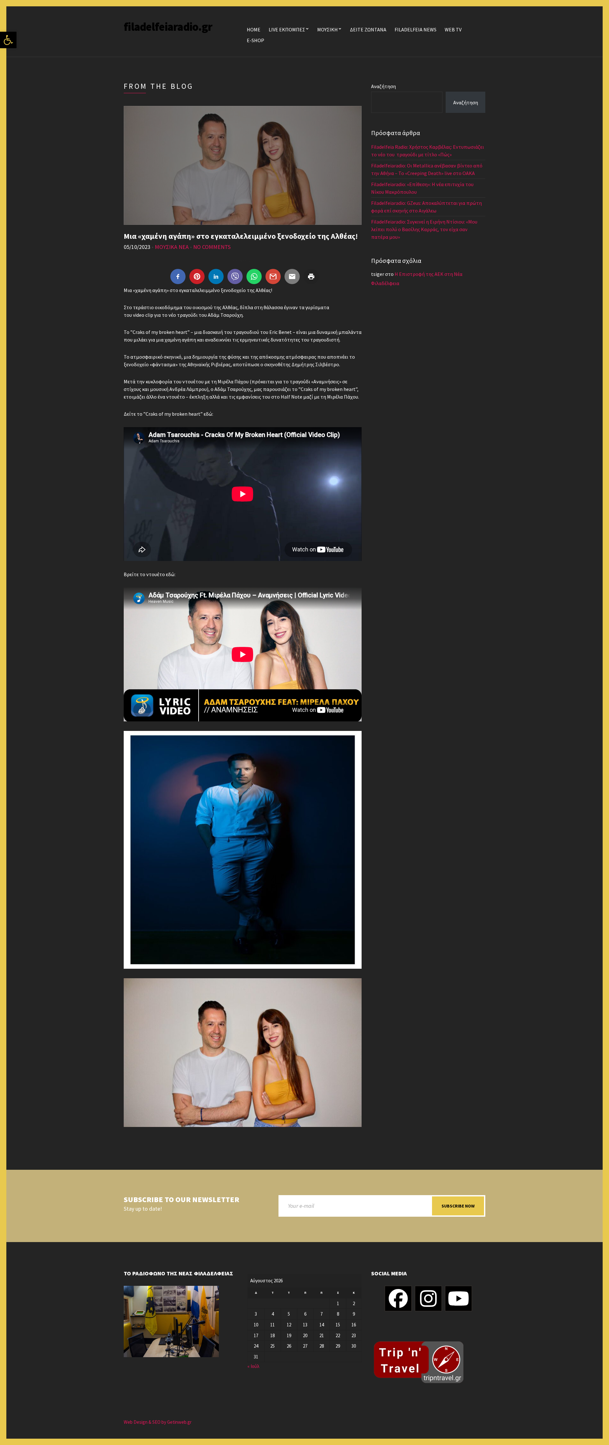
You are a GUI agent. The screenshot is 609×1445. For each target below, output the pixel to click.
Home (253, 29)
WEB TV (453, 29)
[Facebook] (398, 1298)
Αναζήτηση (383, 86)
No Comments (212, 247)
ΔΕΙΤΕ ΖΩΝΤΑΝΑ (368, 29)
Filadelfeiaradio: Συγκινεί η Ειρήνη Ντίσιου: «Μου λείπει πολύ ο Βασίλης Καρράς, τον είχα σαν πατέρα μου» (424, 229)
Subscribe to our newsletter (181, 1199)
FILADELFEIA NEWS (415, 29)
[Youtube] (458, 1298)
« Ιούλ (253, 1366)
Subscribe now (458, 1206)
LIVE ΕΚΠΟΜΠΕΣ (287, 29)
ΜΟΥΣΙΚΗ (327, 29)
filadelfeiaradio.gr (168, 27)
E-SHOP (255, 40)
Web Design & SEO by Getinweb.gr (158, 1422)
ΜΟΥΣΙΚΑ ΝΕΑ (172, 247)
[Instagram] (428, 1298)
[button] (8, 40)
